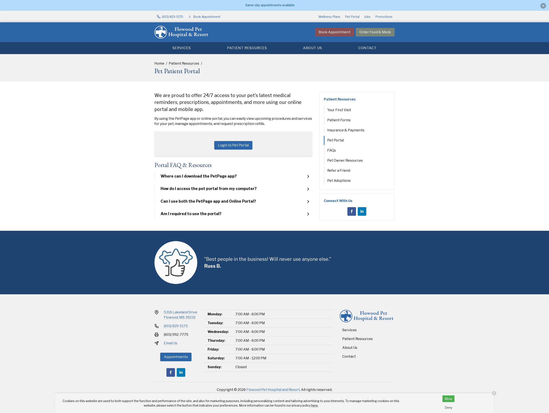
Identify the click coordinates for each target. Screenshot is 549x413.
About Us (312, 48)
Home (159, 63)
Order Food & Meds (375, 32)
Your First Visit (339, 110)
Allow (448, 399)
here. (314, 405)
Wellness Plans (329, 16)
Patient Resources (247, 48)
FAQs (331, 150)
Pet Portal (352, 16)
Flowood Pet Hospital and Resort (273, 390)
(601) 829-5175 (176, 326)
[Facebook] (351, 211)
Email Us (170, 343)
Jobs (367, 16)
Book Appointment (334, 32)
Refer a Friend (338, 171)
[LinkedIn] (362, 211)
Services (181, 48)
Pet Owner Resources (345, 160)
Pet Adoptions (339, 181)
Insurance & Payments (345, 130)
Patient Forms (339, 120)
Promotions (383, 16)
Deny (448, 407)
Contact (367, 48)
